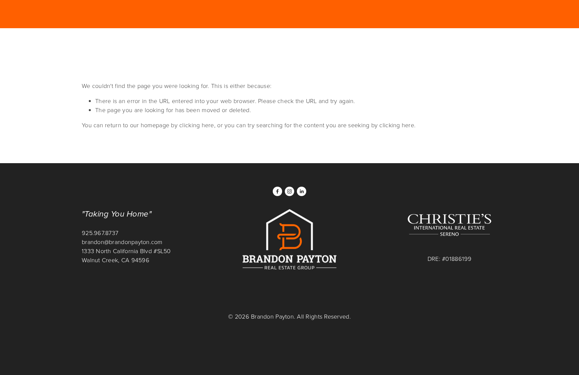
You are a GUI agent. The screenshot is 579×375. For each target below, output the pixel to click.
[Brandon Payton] (289, 191)
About (166, 45)
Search (195, 45)
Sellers (258, 45)
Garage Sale (103, 45)
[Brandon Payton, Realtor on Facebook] (277, 191)
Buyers (226, 45)
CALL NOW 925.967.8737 (341, 44)
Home (139, 45)
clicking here (196, 125)
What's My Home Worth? (454, 44)
